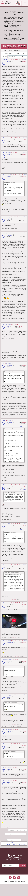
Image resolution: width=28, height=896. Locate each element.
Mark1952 (9, 743)
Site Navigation (25, 2)
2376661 (24, 694)
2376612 (24, 137)
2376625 (24, 363)
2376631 (24, 523)
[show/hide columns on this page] (26, 50)
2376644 (24, 602)
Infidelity (5, 46)
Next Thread (20, 53)
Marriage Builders (6, 45)
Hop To (3, 834)
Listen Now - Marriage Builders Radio (18, 3)
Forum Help (15, 844)
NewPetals (8, 523)
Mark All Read (11, 842)
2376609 (24, 59)
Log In (25, 45)
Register (20, 45)
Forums (14, 45)
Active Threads (17, 50)
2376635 (24, 564)
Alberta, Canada (23, 489)
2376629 (24, 484)
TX (19, 157)
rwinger (9, 174)
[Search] (24, 50)
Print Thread (4, 56)
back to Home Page (6, 2)
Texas (21, 239)
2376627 (24, 420)
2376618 (24, 174)
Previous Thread (8, 53)
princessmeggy (8, 659)
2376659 (24, 659)
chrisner (9, 137)
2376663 (24, 729)
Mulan (9, 420)
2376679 (24, 767)
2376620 (24, 232)
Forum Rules (4, 842)
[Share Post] (21, 59)
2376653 (24, 640)
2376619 (24, 216)
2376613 (24, 152)
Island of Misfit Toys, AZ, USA (20, 328)
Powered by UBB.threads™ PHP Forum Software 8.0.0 (14, 886)
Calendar (11, 50)
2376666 (24, 743)
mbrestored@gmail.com (19, 41)
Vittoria (9, 767)
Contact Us (9, 844)
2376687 (24, 780)
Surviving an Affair (14, 46)
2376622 (24, 324)
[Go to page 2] (26, 56)
